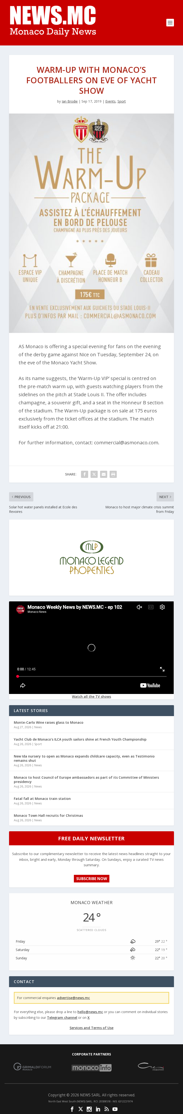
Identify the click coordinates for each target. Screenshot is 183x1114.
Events (110, 101)
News (38, 727)
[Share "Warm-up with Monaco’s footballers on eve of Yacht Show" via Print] (113, 474)
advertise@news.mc (73, 997)
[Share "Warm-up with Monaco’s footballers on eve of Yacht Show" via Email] (103, 474)
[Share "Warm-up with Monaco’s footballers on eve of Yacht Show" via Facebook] (84, 474)
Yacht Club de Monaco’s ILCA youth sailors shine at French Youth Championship (80, 739)
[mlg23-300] (91, 591)
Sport (121, 101)
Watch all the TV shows (91, 696)
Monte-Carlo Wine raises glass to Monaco (48, 722)
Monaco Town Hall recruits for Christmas (48, 815)
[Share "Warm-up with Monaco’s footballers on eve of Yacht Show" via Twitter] (94, 474)
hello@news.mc (90, 1012)
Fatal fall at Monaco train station (42, 798)
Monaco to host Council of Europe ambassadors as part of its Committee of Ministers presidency (86, 779)
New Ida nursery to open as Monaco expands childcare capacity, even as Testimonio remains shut (84, 758)
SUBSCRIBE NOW (91, 878)
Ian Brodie (70, 101)
